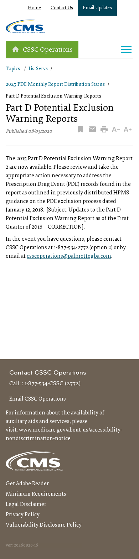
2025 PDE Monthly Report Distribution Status (55, 84)
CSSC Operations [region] (48, 50)
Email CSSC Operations (37, 399)
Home (34, 8)
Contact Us (62, 8)
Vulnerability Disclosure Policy (44, 525)
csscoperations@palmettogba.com (69, 256)
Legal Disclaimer (26, 504)
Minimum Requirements (36, 494)
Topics (13, 69)
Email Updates (97, 8)
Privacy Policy (23, 515)
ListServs (38, 69)
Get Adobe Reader (27, 484)
